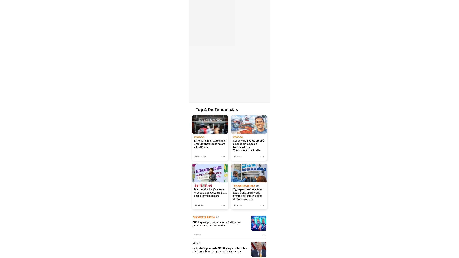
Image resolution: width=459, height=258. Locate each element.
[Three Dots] (223, 157)
